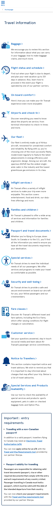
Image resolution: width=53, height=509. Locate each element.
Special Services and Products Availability (29, 387)
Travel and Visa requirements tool (28, 496)
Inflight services (20, 182)
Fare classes (18, 308)
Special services (21, 257)
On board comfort (22, 95)
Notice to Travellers (23, 358)
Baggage (16, 43)
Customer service (22, 333)
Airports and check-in (24, 112)
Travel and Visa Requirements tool (20, 451)
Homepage (9, 9)
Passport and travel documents (30, 230)
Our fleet (16, 137)
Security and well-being (25, 281)
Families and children (23, 209)
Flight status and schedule (26, 67)
